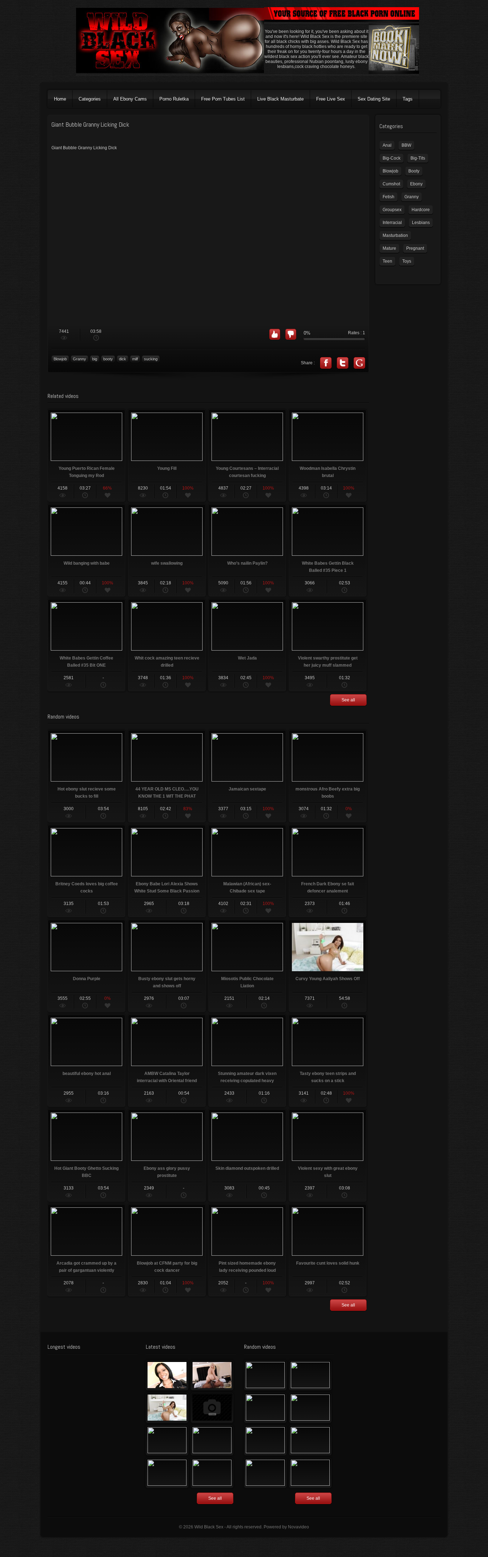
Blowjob (60, 359)
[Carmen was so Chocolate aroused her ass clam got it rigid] (310, 1440)
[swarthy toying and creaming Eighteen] (167, 1440)
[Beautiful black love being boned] (310, 1407)
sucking (151, 359)
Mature (389, 248)
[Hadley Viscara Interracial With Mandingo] (212, 1375)
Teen (387, 261)
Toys (406, 261)
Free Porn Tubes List (223, 99)
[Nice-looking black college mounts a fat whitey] (310, 1375)
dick (122, 359)
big (94, 359)
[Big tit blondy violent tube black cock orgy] (265, 1375)
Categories (90, 99)
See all (348, 699)
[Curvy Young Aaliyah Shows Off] (167, 1407)
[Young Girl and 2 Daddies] (265, 1473)
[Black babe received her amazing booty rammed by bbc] (212, 1440)
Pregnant (415, 248)
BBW (406, 145)
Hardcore (421, 209)
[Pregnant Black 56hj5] (212, 1473)
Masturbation (395, 235)
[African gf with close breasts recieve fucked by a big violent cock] (310, 1473)
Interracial (392, 222)
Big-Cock (391, 158)
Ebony (416, 183)
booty (108, 359)
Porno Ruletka (174, 99)
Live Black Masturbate (280, 99)
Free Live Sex (330, 99)
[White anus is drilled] (167, 1473)
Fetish (388, 196)
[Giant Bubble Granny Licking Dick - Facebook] (326, 363)
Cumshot (391, 183)
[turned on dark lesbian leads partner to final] (265, 1440)
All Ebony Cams (130, 99)
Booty (413, 171)
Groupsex (392, 209)
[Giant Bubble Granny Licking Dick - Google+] (359, 363)
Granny (79, 359)
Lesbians (421, 222)
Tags (408, 99)
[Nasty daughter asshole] (265, 1407)
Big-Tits (417, 158)
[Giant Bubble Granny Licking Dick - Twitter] (342, 363)
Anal (387, 145)
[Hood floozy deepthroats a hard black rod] (212, 1407)
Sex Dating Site (374, 99)
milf (135, 359)
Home (60, 99)
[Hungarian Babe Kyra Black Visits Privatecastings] (167, 1375)
